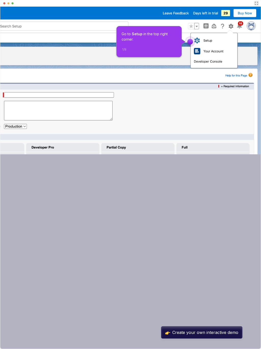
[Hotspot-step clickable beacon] (190, 41)
